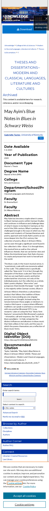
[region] (24, 486)
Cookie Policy (29, 486)
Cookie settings (14, 483)
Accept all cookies (24, 495)
